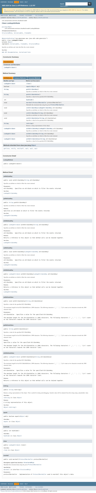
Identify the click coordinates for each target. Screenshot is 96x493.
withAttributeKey (32, 128)
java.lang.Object (6, 27)
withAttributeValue (33, 139)
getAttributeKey (32, 89)
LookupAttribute (9, 67)
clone (28, 83)
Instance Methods (20, 78)
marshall (29, 102)
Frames (22, 15)
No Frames (28, 15)
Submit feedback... (64, 6)
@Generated (5, 38)
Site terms (7, 491)
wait (26, 148)
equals (28, 86)
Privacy (2, 491)
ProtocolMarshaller (39, 102)
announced (9, 10)
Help (26, 2)
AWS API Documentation (10, 52)
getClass (7, 148)
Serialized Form (24, 52)
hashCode (29, 100)
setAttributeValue (32, 118)
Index (21, 2)
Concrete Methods (34, 78)
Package (10, 2)
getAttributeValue (32, 94)
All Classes (39, 15)
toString (29, 123)
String (6, 89)
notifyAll (20, 148)
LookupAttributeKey (45, 108)
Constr (18, 17)
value (12, 38)
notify (13, 148)
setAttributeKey (32, 108)
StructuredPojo (7, 33)
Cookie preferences (16, 491)
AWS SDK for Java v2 (75, 10)
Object (10, 42)
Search (62, 4)
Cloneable (27, 33)
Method (24, 17)
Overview (4, 2)
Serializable (18, 33)
